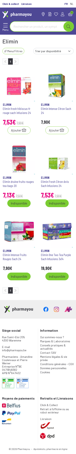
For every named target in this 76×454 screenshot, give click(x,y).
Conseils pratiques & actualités (53, 347)
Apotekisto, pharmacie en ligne (50, 448)
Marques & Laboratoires (55, 341)
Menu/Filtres (14, 51)
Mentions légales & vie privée (53, 358)
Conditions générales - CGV (57, 364)
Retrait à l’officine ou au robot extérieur (54, 410)
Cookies (45, 372)
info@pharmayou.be (14, 350)
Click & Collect (49, 405)
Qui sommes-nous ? (52, 337)
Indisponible (19, 203)
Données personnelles (53, 368)
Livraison (45, 419)
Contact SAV (48, 352)
